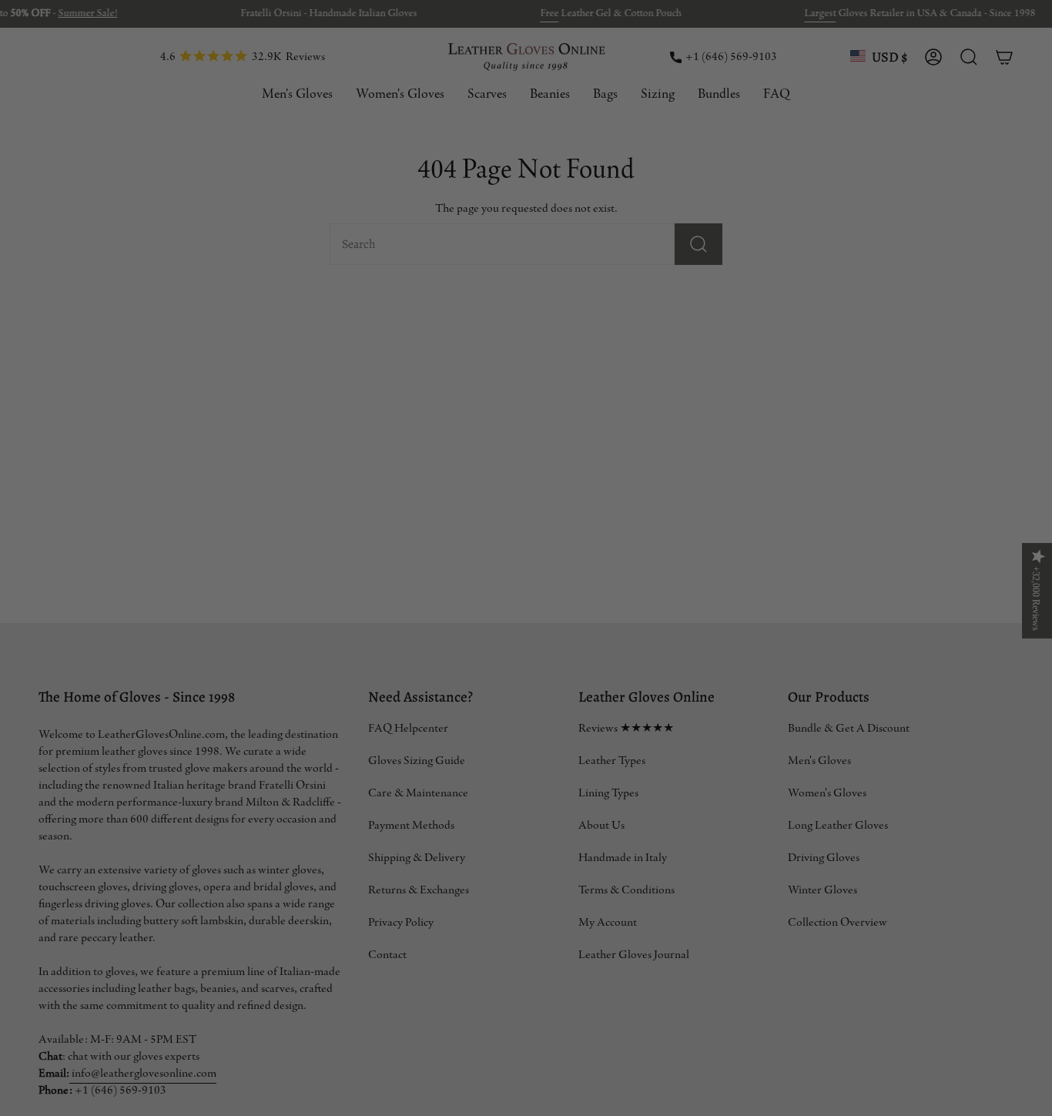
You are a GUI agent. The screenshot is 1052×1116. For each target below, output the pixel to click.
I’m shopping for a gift (267, 708)
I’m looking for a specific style (267, 769)
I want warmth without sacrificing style (266, 646)
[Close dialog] (1028, 31)
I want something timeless (267, 585)
